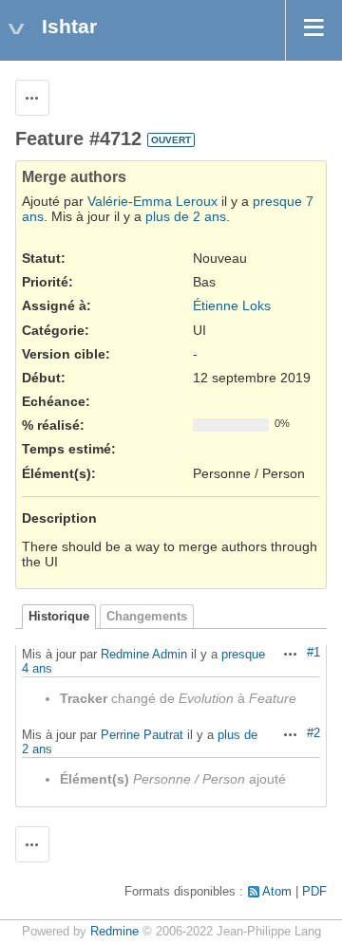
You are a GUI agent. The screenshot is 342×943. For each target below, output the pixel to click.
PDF (314, 891)
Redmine (114, 931)
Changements (146, 616)
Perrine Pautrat (142, 735)
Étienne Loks (232, 305)
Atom (277, 891)
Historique (58, 616)
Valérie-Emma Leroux (152, 201)
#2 (313, 733)
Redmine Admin (144, 654)
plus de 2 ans (185, 216)
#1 (313, 652)
